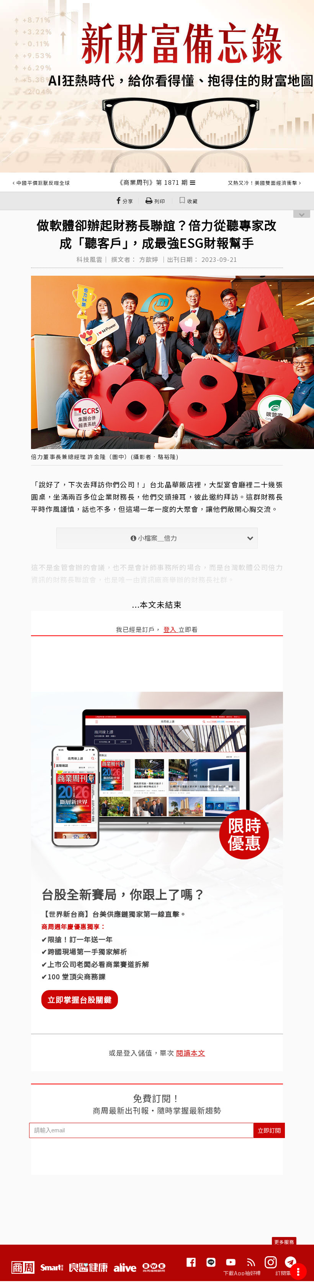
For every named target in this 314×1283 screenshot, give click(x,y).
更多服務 (284, 1242)
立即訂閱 (269, 1130)
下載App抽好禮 (242, 1273)
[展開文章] (193, 182)
